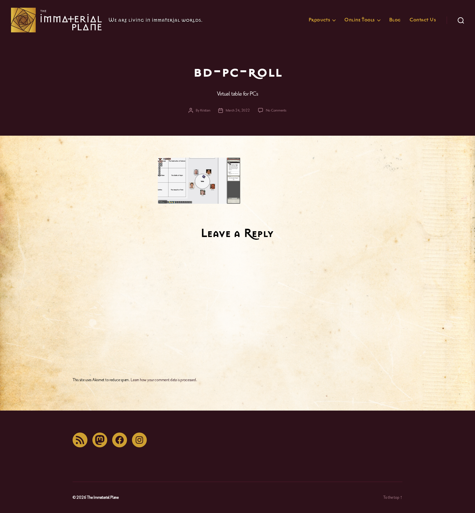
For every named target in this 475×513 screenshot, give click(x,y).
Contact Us (422, 20)
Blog (395, 20)
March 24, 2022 (238, 110)
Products (319, 20)
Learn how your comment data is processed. (164, 380)
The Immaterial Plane (103, 497)
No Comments (276, 110)
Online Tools (359, 20)
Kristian (205, 110)
